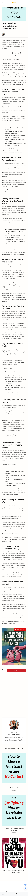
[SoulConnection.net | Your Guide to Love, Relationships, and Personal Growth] (14, 2)
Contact (19, 885)
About (3, 885)
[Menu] (3, 2)
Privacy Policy (11, 885)
